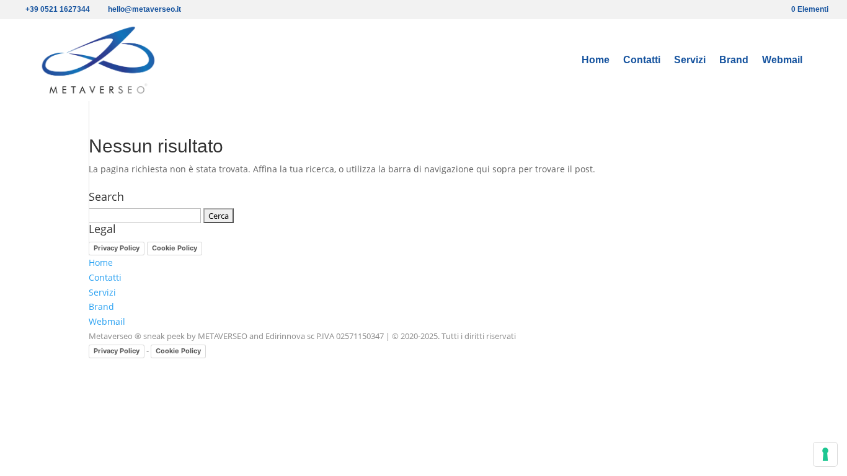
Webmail (782, 60)
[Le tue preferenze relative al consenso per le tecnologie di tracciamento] (825, 454)
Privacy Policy (117, 248)
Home (596, 60)
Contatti (641, 60)
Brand (733, 60)
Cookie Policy (174, 248)
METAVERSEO (222, 336)
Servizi (690, 60)
